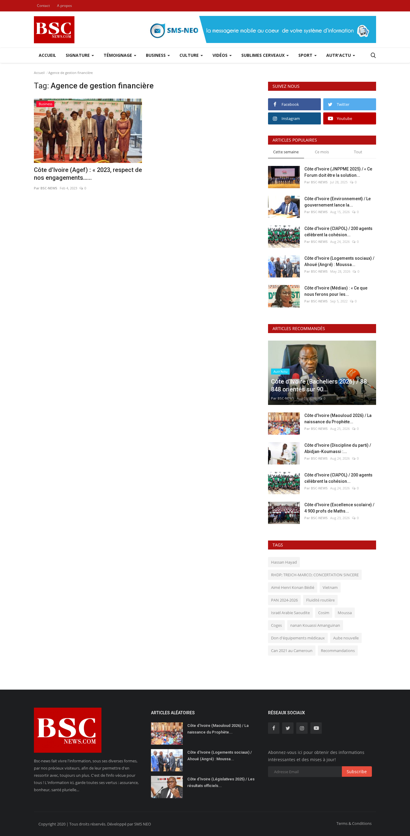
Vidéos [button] (221, 55)
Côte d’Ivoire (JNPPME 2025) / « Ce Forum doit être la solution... (338, 172)
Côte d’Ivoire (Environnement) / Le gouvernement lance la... (337, 201)
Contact (43, 5)
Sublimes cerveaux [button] (263, 55)
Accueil (47, 55)
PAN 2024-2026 (284, 600)
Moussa (345, 612)
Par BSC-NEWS (45, 188)
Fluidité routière (320, 600)
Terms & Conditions (354, 823)
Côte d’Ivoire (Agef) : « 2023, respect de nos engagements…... (88, 173)
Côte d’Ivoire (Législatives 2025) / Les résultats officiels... (221, 782)
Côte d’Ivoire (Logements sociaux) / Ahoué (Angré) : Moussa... (339, 261)
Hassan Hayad (284, 562)
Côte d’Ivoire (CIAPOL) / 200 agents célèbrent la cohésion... (338, 231)
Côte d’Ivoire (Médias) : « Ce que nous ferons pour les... (335, 291)
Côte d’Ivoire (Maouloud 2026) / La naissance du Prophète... (338, 418)
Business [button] (156, 55)
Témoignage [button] (118, 55)
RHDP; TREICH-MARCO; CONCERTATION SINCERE (315, 574)
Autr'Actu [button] (339, 55)
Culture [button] (189, 55)
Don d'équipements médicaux (298, 638)
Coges (276, 625)
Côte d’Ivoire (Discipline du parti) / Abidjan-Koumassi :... (337, 448)
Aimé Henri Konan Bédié (292, 587)
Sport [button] (306, 55)
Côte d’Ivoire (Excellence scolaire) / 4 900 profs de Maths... (339, 507)
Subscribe (357, 771)
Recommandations (338, 650)
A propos (64, 5)
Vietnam (330, 587)
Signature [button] (78, 55)
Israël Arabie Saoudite (290, 612)
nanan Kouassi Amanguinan (315, 625)
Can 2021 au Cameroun (291, 650)
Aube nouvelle (346, 638)
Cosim (323, 612)
